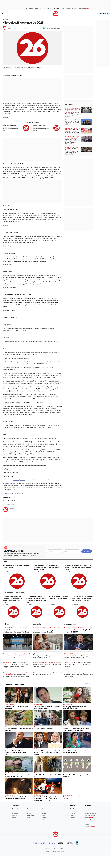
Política (6, 624)
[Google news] (55, 843)
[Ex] (39, 843)
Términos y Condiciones (52, 849)
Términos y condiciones (90, 813)
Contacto (87, 811)
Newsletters (89, 826)
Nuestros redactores (90, 822)
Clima (13, 811)
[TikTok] (47, 843)
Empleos (87, 824)
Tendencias (29, 819)
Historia (44, 813)
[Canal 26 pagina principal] (55, 16)
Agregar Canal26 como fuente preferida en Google (53, 27)
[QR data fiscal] (77, 844)
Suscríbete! (87, 551)
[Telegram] (52, 843)
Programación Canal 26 (90, 819)
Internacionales (70, 624)
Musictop (72, 817)
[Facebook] (33, 843)
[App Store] (61, 843)
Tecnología (14, 819)
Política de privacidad (90, 815)
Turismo (44, 819)
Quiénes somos (88, 809)
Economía (37, 624)
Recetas (44, 817)
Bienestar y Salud (31, 809)
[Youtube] (41, 843)
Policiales (14, 817)
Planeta (44, 815)
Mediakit (88, 817)
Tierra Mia (72, 813)
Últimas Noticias (15, 809)
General (29, 813)
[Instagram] (36, 843)
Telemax (72, 815)
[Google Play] (70, 843)
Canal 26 (12, 27)
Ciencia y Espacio (46, 809)
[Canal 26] (56, 835)
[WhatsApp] (49, 843)
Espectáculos (15, 813)
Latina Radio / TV (74, 811)
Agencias (5, 19)
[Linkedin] (44, 843)
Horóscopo (14, 815)
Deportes (29, 811)
